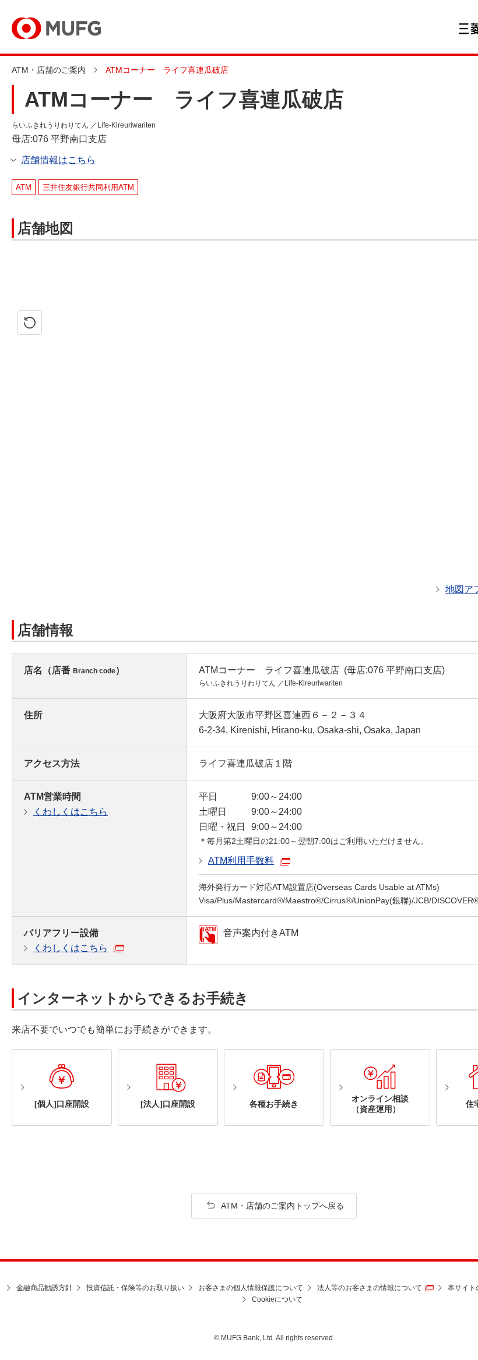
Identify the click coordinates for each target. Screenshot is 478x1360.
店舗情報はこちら (58, 160)
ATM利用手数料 (241, 861)
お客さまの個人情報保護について (250, 1288)
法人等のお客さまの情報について (369, 1288)
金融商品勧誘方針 (44, 1288)
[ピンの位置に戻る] (29, 322)
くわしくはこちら (70, 812)
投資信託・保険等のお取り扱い (135, 1288)
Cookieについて (277, 1299)
